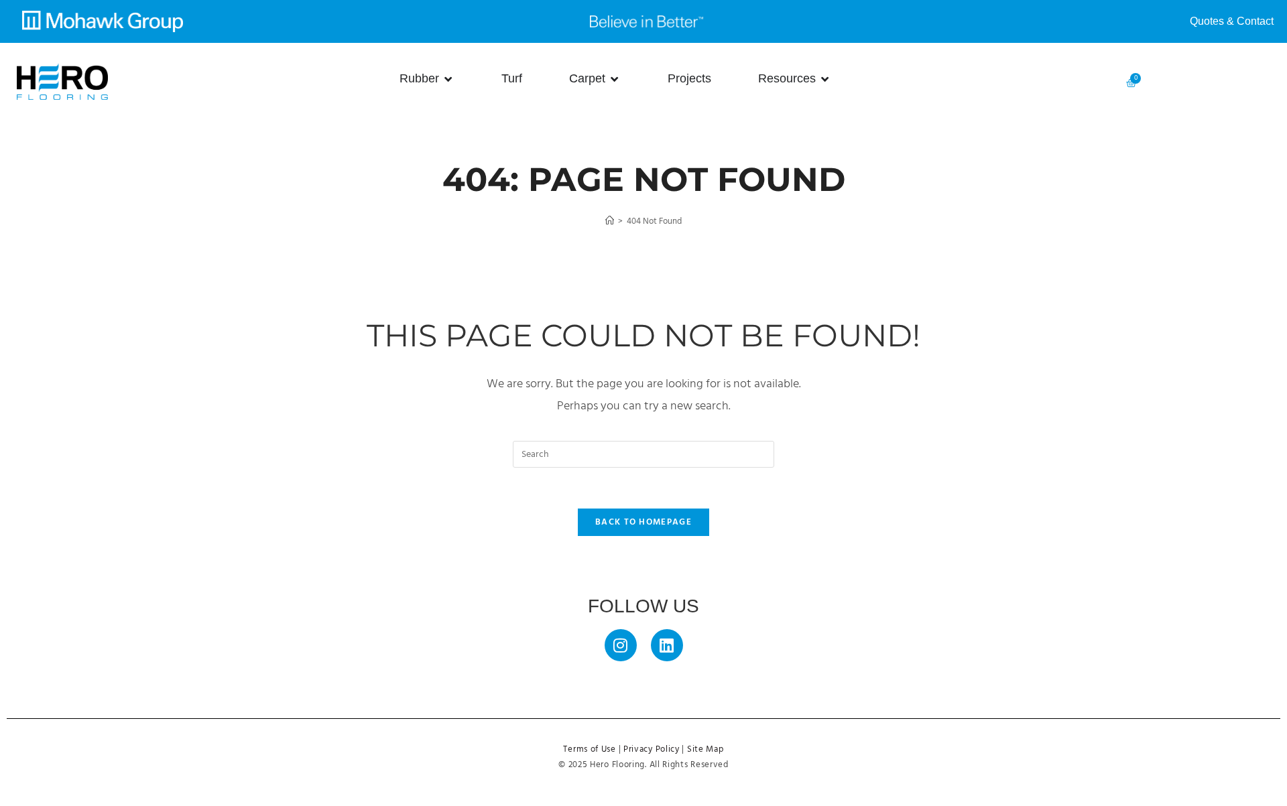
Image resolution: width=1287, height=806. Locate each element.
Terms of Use (589, 749)
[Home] (609, 221)
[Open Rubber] (448, 79)
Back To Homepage (643, 522)
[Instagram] (621, 645)
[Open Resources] (825, 79)
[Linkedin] (667, 645)
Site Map (705, 749)
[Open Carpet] (615, 79)
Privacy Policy (651, 749)
